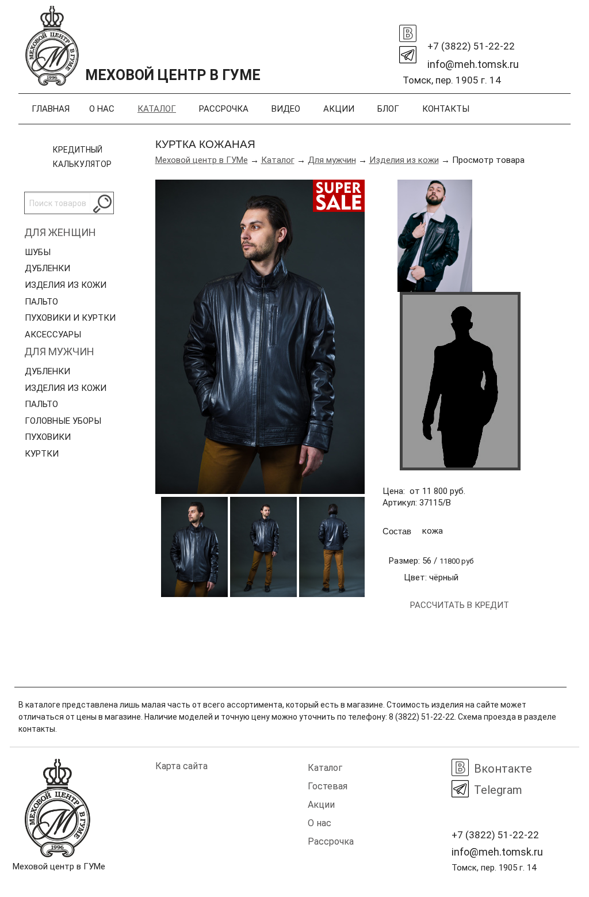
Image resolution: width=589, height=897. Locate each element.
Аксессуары (53, 334)
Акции (338, 109)
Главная (51, 109)
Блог (388, 109)
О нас (101, 109)
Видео (285, 109)
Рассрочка (223, 109)
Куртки (42, 453)
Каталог (156, 109)
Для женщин (60, 232)
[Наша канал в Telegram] (407, 52)
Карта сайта (181, 766)
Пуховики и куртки (70, 318)
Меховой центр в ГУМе (201, 160)
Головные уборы (63, 421)
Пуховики (48, 437)
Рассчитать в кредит (459, 605)
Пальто (41, 302)
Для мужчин (59, 351)
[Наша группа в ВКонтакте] (407, 30)
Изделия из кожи (65, 285)
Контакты (445, 109)
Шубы (38, 252)
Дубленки (47, 268)
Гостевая (327, 786)
